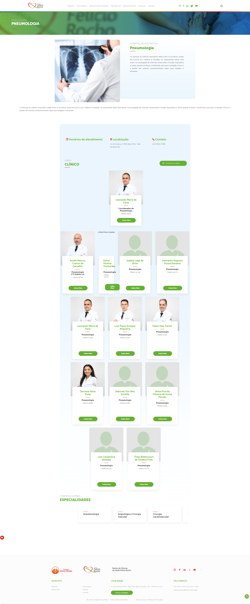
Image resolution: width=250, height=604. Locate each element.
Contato (85, 592)
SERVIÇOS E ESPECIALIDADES (98, 6)
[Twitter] (192, 6)
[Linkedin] (187, 6)
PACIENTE (70, 6)
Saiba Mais (126, 220)
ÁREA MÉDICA (115, 6)
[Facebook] (183, 6)
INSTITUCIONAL (81, 6)
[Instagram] (180, 6)
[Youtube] (196, 6)
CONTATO (151, 6)
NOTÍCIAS (141, 6)
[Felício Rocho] (35, 6)
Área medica (87, 587)
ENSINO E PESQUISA (129, 6)
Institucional (56, 589)
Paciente (54, 587)
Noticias (85, 589)
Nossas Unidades (121, 593)
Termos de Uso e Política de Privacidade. (149, 600)
